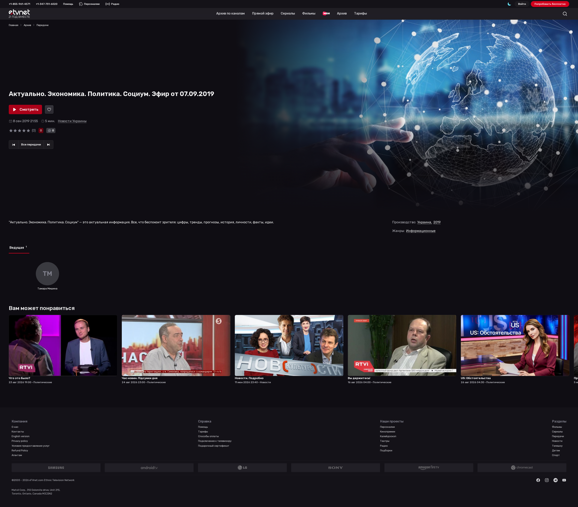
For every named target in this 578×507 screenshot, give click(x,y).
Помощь (68, 3)
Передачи (558, 436)
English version (20, 436)
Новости (557, 440)
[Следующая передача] (48, 144)
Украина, (424, 222)
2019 (437, 222)
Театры (384, 440)
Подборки (386, 450)
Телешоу (557, 445)
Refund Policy (20, 450)
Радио (115, 3)
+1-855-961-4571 (19, 3)
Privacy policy (20, 440)
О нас (15, 426)
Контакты (18, 431)
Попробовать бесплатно (550, 3)
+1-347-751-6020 (46, 3)
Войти (522, 3)
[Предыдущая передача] (13, 144)
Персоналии (92, 3)
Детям (556, 450)
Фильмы (557, 426)
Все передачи (31, 144)
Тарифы (203, 431)
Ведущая (18, 247)
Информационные (421, 231)
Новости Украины (72, 121)
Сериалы (557, 431)
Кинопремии (387, 431)
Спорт (556, 455)
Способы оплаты (208, 436)
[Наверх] (570, 499)
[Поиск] (565, 14)
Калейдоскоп (388, 436)
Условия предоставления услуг (31, 445)
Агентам (17, 455)
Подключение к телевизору (215, 440)
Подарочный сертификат (213, 445)
